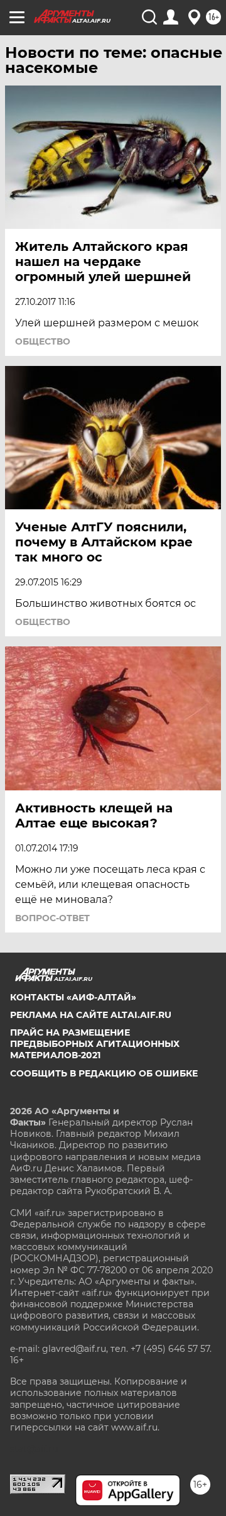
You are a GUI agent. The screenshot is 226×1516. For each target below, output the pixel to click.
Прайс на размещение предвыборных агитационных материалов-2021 (95, 1044)
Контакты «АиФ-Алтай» (73, 997)
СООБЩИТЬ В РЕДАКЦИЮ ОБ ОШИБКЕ (104, 1073)
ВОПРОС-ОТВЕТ (52, 918)
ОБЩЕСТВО (42, 341)
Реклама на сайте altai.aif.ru (90, 1015)
